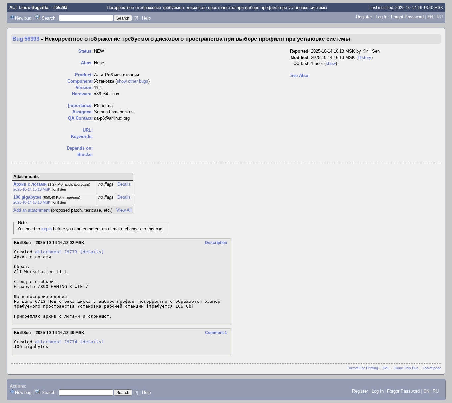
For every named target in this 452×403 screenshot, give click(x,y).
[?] (135, 18)
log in (46, 228)
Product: (84, 74)
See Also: (300, 75)
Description (216, 242)
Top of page (432, 368)
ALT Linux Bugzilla (28, 7)
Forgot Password (407, 16)
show (331, 63)
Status (84, 51)
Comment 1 (216, 332)
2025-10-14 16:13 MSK (31, 189)
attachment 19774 (56, 341)
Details (124, 184)
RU (440, 16)
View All (124, 210)
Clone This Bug (406, 368)
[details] (92, 251)
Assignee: (82, 111)
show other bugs (132, 81)
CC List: (302, 63)
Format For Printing (362, 368)
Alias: (87, 62)
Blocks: (85, 154)
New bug (23, 18)
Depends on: (80, 148)
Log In (381, 16)
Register (364, 16)
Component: (80, 81)
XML (385, 368)
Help (146, 18)
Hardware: (82, 93)
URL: (88, 130)
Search (48, 18)
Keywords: (82, 136)
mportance (79, 105)
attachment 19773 (56, 251)
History (364, 57)
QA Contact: (80, 118)
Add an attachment (31, 210)
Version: (84, 87)
